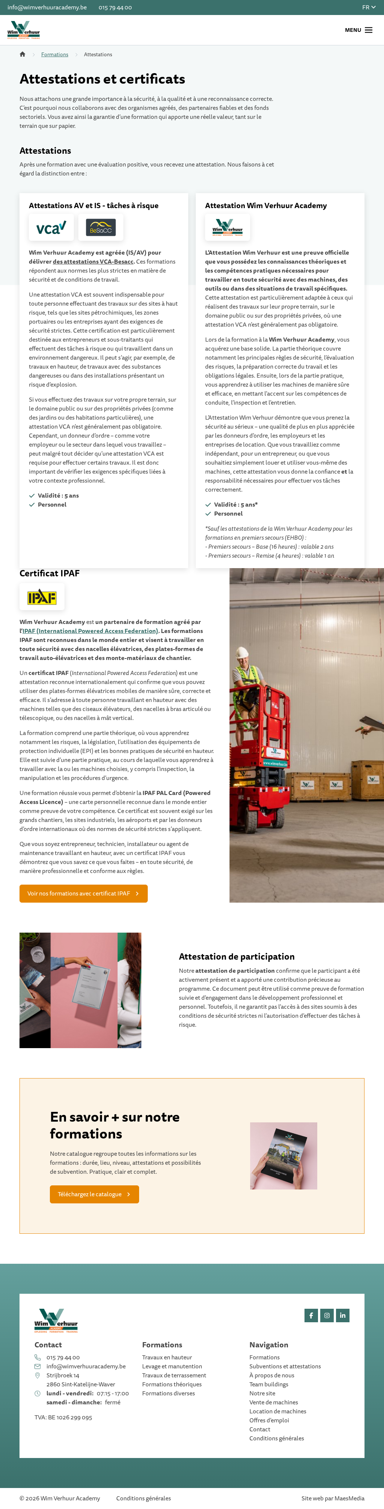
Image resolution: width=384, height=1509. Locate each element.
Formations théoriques (172, 1384)
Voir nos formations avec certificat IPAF (78, 894)
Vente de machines (273, 1402)
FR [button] (366, 7)
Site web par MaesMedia (333, 1498)
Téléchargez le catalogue (90, 1194)
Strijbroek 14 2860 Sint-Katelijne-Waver (80, 1380)
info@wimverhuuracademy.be (47, 7)
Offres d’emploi (269, 1420)
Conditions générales (276, 1438)
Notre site (262, 1393)
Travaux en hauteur (167, 1357)
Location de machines (277, 1411)
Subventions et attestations (285, 1366)
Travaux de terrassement (174, 1375)
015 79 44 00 (115, 7)
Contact (259, 1429)
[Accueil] (23, 54)
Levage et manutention (172, 1366)
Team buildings (268, 1384)
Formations (54, 54)
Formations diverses (168, 1393)
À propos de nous (271, 1375)
